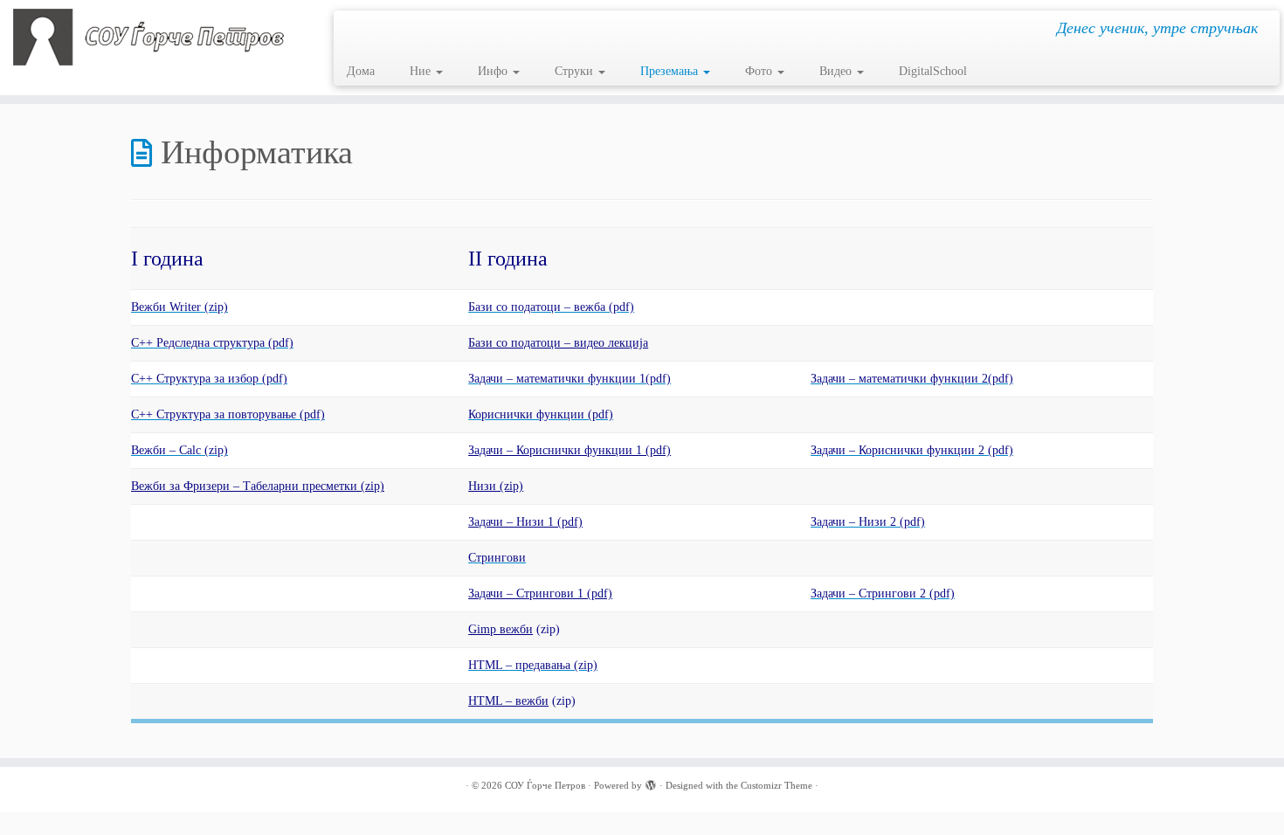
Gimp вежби (500, 629)
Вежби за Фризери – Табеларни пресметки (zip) (257, 486)
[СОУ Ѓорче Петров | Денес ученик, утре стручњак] (148, 37)
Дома (361, 71)
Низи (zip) (495, 486)
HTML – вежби (508, 700)
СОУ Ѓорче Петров (545, 785)
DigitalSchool (933, 71)
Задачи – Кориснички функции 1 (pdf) (569, 450)
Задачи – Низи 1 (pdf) (525, 521)
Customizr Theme (776, 785)
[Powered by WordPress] (651, 782)
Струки (576, 71)
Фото (760, 71)
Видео (837, 71)
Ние (422, 71)
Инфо (494, 71)
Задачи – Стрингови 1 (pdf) (540, 593)
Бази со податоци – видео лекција (558, 342)
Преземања (670, 71)
